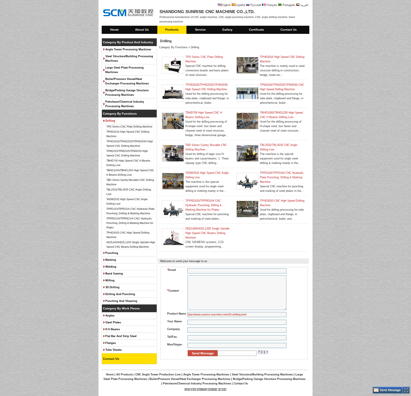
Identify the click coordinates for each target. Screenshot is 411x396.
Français (271, 5)
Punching (111, 253)
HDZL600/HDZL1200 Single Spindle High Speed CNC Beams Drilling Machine (130, 244)
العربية (304, 5)
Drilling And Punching (120, 294)
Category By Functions (120, 113)
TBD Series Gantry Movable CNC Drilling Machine (130, 182)
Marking (110, 259)
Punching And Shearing (121, 301)
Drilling (110, 120)
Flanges (110, 343)
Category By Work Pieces (121, 308)
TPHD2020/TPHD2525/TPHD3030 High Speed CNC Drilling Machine (129, 143)
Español (240, 5)
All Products (124, 374)
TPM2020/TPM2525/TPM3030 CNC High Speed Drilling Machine (282, 87)
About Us (142, 29)
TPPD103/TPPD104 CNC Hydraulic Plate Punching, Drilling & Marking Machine (130, 211)
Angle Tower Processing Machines (128, 49)
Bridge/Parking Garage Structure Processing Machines (127, 92)
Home (114, 29)
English (226, 5)
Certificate (256, 29)
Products (172, 29)
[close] (406, 392)
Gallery (227, 29)
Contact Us (288, 29)
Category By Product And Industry (128, 42)
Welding (110, 266)
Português (288, 5)
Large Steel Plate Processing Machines (124, 70)
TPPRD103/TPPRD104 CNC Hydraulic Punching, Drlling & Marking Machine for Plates (129, 223)
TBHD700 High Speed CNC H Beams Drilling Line (128, 163)
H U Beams (112, 329)
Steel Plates (113, 322)
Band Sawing (114, 273)
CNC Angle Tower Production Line (158, 374)
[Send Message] (387, 392)
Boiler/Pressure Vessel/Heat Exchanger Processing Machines (127, 81)
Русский (255, 5)
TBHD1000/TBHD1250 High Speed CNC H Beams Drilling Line (130, 172)
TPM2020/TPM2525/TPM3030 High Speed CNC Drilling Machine (127, 153)
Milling (110, 280)
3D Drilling (112, 287)
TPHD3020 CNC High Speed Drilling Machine (127, 235)
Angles (110, 315)
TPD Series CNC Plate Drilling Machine (129, 126)
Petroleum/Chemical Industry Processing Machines (124, 104)
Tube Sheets (113, 349)
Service (200, 29)
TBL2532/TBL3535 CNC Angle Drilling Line (128, 192)
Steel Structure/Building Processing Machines (129, 58)
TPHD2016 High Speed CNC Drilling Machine (127, 134)
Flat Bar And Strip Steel (121, 336)
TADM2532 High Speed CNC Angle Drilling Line (127, 201)
